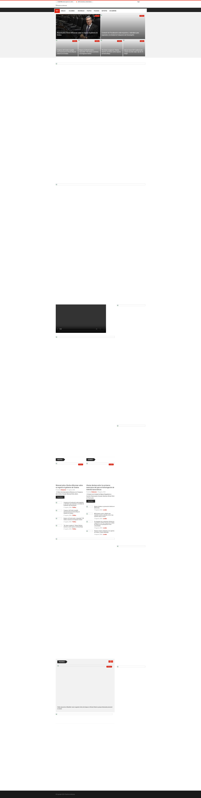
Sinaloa (63, 10)
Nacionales (81, 10)
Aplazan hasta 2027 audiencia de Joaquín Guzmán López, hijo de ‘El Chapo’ (133, 51)
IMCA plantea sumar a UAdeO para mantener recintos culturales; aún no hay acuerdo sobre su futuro (103, 515)
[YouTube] (144, 1)
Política (89, 10)
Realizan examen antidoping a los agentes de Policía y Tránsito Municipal (104, 531)
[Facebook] (140, 1)
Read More (60, 497)
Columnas (72, 10)
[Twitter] (142, 1)
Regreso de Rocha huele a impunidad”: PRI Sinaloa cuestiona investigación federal (88, 51)
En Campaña (113, 10)
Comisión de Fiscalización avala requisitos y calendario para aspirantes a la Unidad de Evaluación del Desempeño (74, 504)
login (138, 1)
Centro (142, 41)
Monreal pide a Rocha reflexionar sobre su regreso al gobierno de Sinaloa (69, 486)
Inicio (57, 10)
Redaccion (63, 489)
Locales (111, 464)
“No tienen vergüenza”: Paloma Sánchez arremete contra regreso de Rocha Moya (111, 51)
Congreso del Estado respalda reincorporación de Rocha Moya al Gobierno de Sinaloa (66, 51)
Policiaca (96, 10)
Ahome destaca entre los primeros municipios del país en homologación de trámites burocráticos (100, 487)
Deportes (104, 10)
